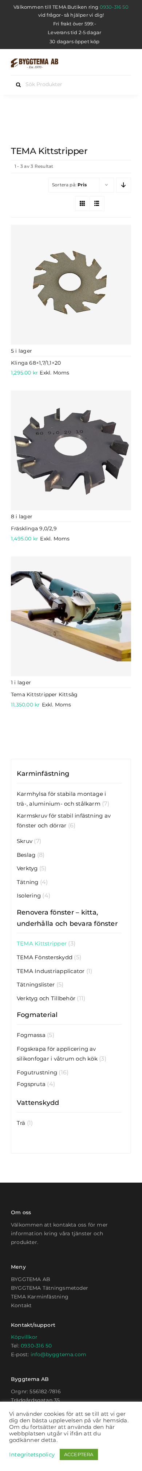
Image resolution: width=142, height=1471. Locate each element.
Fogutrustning (37, 1072)
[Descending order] (124, 185)
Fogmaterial (37, 1015)
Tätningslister (36, 984)
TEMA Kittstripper (42, 943)
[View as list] (97, 203)
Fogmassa (31, 1035)
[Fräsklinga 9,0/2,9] (71, 450)
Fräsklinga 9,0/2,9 (34, 528)
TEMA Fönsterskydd (44, 957)
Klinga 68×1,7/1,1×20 (36, 363)
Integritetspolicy (32, 1454)
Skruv (24, 841)
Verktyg (27, 868)
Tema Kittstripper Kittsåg (44, 694)
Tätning (28, 882)
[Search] (112, 63)
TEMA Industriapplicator (51, 971)
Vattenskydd (38, 1103)
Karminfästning (43, 774)
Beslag (26, 854)
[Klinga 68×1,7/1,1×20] (71, 285)
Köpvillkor (24, 1337)
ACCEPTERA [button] (79, 1454)
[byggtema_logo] (34, 61)
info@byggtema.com (59, 1354)
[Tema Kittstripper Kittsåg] (71, 616)
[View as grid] (82, 203)
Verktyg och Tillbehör (46, 998)
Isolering (29, 895)
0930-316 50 (114, 7)
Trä (21, 1122)
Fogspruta (31, 1084)
